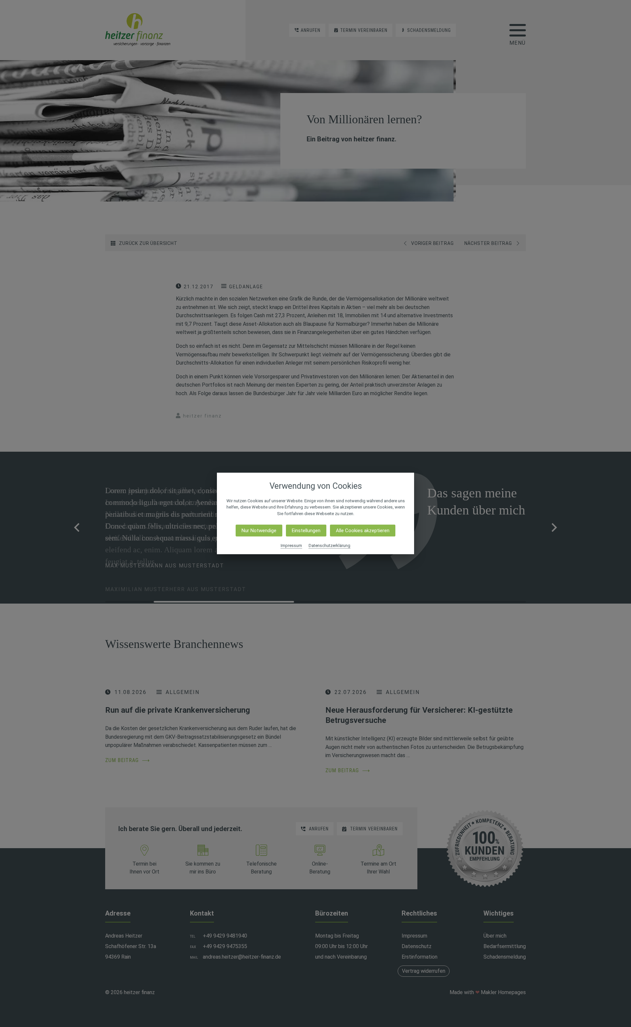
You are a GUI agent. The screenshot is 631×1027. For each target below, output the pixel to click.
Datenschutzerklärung (329, 545)
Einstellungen (306, 531)
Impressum (291, 545)
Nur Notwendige (259, 531)
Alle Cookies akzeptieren (362, 531)
